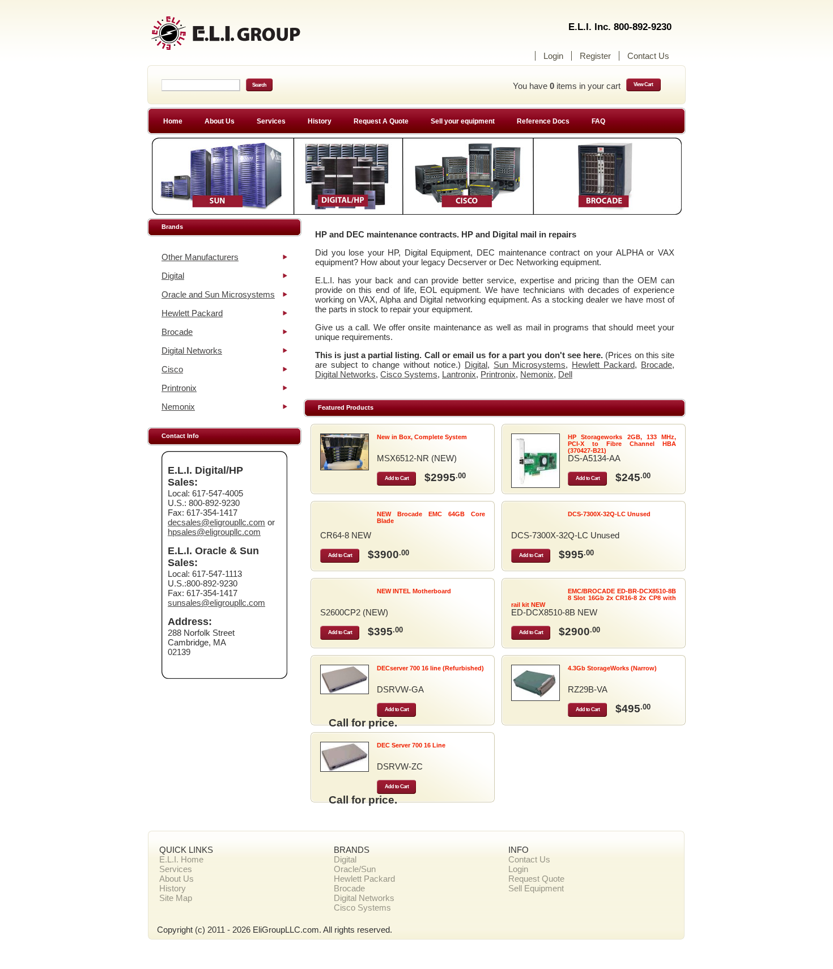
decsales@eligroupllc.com (216, 522)
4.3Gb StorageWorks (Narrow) (612, 668)
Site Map (175, 898)
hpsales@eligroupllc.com (214, 532)
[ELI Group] (246, 38)
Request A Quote (381, 121)
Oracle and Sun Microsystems (218, 294)
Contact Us (648, 56)
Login (553, 56)
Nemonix (178, 406)
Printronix (179, 388)
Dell (565, 374)
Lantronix (459, 374)
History (320, 121)
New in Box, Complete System (422, 437)
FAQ (598, 121)
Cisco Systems (408, 374)
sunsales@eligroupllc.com (216, 602)
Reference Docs (543, 121)
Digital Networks (192, 350)
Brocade (177, 332)
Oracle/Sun (355, 869)
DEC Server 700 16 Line (411, 745)
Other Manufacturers (200, 257)
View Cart (643, 84)
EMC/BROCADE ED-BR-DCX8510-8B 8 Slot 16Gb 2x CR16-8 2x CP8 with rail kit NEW (593, 598)
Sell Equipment (536, 888)
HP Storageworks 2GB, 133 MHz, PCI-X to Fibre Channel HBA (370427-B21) (622, 444)
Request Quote (536, 878)
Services (271, 121)
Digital (173, 275)
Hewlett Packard (192, 313)
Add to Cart (397, 478)
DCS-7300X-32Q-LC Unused (609, 514)
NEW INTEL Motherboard (414, 591)
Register (595, 56)
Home (172, 121)
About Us (220, 121)
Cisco (172, 369)
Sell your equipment (463, 121)
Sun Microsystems (530, 364)
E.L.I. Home (181, 859)
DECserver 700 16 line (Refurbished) (430, 668)
